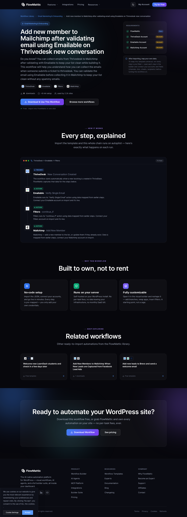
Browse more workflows (82, 102)
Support (141, 483)
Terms (136, 511)
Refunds (163, 511)
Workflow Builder (79, 474)
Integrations (67, 4)
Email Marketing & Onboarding (50, 16)
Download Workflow (84, 432)
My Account (143, 4)
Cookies (154, 511)
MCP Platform (77, 483)
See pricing (110, 432)
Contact (141, 492)
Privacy (145, 511)
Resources (93, 4)
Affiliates (142, 488)
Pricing (80, 4)
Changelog (109, 492)
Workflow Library (27, 16)
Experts (108, 478)
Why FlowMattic (145, 474)
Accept (27, 512)
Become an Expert (146, 478)
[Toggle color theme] (133, 4)
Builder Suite (77, 492)
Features (52, 4)
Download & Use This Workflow (44, 102)
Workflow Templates (114, 474)
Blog (107, 488)
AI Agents (75, 478)
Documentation (111, 483)
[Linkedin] (41, 492)
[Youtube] (47, 492)
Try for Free (159, 4)
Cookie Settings (12, 512)
